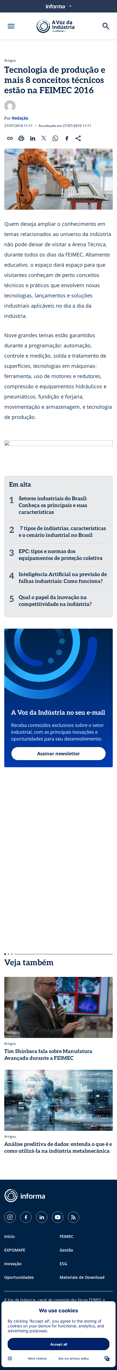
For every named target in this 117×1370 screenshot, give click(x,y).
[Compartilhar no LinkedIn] (32, 138)
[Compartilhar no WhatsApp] (55, 138)
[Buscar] (106, 26)
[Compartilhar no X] (44, 138)
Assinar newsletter (58, 753)
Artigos (10, 60)
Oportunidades (19, 1277)
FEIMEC (67, 1236)
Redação (20, 118)
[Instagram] (10, 1217)
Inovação (13, 1263)
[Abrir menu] (11, 26)
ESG (63, 1263)
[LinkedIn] (41, 1217)
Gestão (66, 1250)
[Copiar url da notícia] (10, 138)
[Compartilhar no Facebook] (66, 138)
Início (9, 1236)
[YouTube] (57, 1217)
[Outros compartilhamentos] (78, 138)
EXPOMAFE (14, 1250)
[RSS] (73, 1217)
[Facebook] (26, 1217)
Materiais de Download (82, 1277)
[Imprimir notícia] (21, 138)
